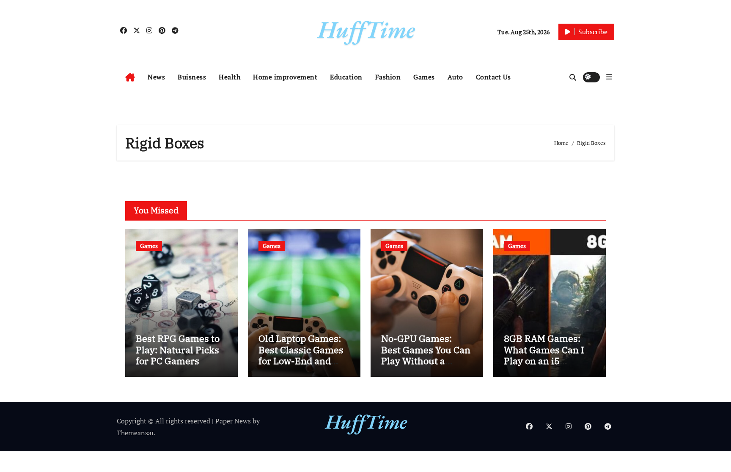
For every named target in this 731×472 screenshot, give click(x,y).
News (156, 77)
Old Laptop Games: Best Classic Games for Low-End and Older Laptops (301, 355)
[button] (609, 77)
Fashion (388, 77)
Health (229, 77)
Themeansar (135, 432)
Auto (455, 77)
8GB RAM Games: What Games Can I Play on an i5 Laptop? (544, 355)
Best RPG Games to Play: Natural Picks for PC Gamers (178, 349)
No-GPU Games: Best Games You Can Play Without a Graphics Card (425, 355)
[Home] (130, 77)
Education (346, 77)
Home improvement (285, 77)
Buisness (192, 77)
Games (424, 77)
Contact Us (493, 77)
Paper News (233, 421)
